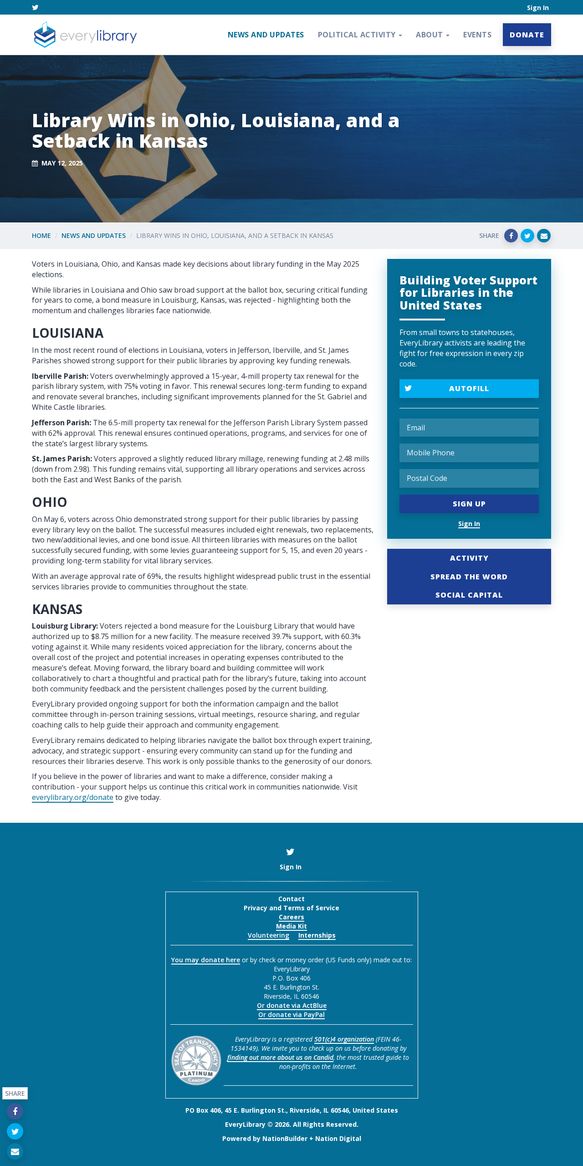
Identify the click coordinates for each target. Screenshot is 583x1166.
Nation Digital (338, 1138)
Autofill (469, 388)
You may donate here (205, 959)
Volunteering (268, 935)
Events (477, 35)
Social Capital (469, 595)
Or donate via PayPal (291, 1014)
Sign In (538, 7)
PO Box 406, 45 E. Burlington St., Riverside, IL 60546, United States (291, 1110)
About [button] (430, 35)
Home (41, 235)
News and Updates (266, 35)
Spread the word (469, 577)
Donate (527, 35)
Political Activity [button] (358, 35)
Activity (469, 558)
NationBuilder (284, 1138)
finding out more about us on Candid (280, 1057)
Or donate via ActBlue (292, 1005)
